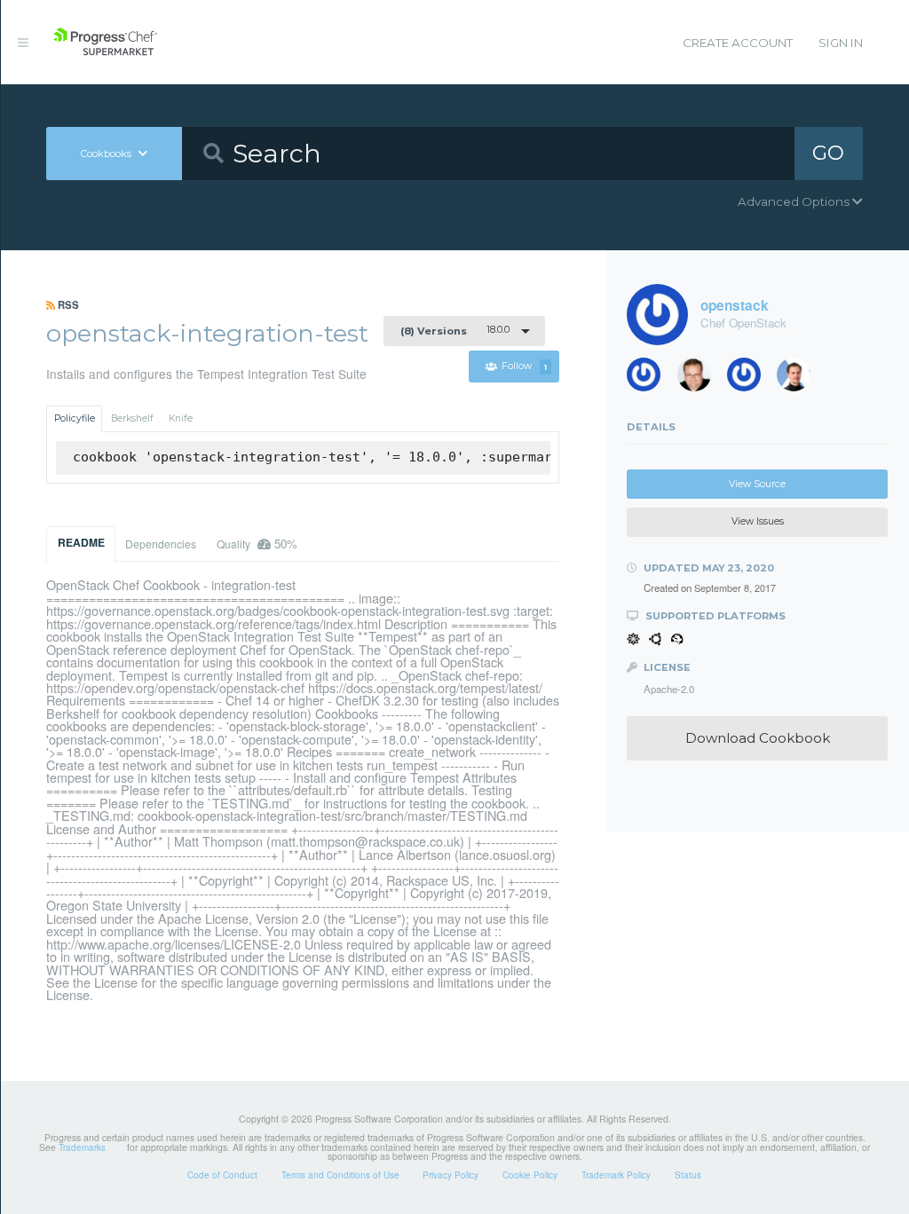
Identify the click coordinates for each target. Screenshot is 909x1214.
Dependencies (160, 543)
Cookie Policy (529, 1175)
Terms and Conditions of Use (340, 1175)
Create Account (738, 42)
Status (688, 1175)
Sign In (840, 42)
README (81, 542)
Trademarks (82, 1147)
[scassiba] (650, 379)
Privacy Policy (450, 1175)
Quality (257, 543)
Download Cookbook (757, 737)
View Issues (757, 521)
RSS (67, 304)
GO (828, 152)
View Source (757, 484)
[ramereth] (700, 379)
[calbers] (800, 379)
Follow (524, 367)
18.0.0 (455, 330)
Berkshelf (132, 418)
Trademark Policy (616, 1175)
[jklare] (750, 379)
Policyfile (74, 418)
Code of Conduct (222, 1175)
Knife (181, 418)
